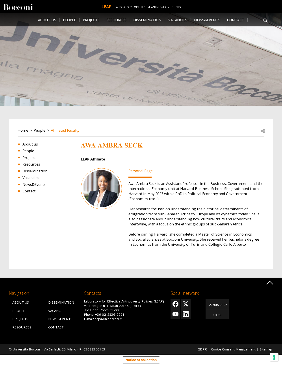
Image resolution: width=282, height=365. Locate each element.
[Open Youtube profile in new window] (175, 314)
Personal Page (140, 170)
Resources (31, 164)
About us (30, 144)
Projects (29, 157)
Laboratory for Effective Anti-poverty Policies (148, 7)
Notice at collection (141, 360)
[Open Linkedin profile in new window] (186, 314)
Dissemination (147, 20)
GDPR (202, 349)
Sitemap (266, 349)
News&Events (207, 20)
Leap (106, 6)
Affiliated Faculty (65, 130)
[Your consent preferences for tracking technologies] (274, 357)
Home (23, 130)
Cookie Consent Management (233, 349)
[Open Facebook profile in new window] (175, 304)
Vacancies (30, 177)
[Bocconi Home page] (18, 6)
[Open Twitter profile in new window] (186, 304)
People (39, 130)
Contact (235, 20)
